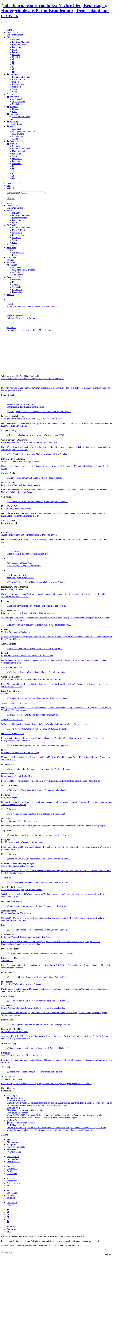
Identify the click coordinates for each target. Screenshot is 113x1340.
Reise (14, 92)
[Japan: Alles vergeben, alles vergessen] (39, 859)
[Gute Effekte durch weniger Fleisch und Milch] (38, 1048)
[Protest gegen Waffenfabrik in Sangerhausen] (36, 478)
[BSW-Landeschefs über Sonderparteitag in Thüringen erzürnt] (36, 606)
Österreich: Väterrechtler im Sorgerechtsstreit (20, 461)
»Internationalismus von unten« (14, 1031)
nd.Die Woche (18, 101)
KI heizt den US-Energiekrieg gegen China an (21, 984)
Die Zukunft (12, 1202)
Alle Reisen (17, 124)
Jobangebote (12, 1168)
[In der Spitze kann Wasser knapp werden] (37, 814)
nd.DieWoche (18, 134)
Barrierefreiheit (13, 1183)
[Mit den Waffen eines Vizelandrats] (39, 625)
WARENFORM (56, 1246)
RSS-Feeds (11, 1205)
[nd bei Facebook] (13, 67)
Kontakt (10, 1166)
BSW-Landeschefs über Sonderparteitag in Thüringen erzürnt (27, 613)
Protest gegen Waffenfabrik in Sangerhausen (20, 485)
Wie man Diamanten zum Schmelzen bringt (20, 752)
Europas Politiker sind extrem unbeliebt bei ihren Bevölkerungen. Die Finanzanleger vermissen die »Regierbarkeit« (51, 781)
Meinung (16, 40)
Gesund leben (18, 109)
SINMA (75, 1246)
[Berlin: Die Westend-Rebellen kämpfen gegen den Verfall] (38, 930)
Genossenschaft (13, 183)
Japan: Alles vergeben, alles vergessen (17, 866)
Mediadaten (12, 1173)
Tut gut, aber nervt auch (11, 1079)
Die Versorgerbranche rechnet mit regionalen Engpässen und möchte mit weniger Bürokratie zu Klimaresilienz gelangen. (53, 826)
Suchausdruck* (13, 193)
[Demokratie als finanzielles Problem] (38, 769)
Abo (3, 22)
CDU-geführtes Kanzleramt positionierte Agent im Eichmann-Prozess (31, 418)
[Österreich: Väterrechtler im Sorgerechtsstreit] (38, 454)
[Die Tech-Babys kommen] (37, 582)
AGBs (15, 139)
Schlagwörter (12, 1193)
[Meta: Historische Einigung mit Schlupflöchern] (40, 882)
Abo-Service (17, 136)
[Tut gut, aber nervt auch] (34, 1072)
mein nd (10, 188)
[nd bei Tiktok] (13, 69)
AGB (9, 1186)
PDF (9, 1144)
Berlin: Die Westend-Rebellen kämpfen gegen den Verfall (26, 937)
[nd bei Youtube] (13, 72)
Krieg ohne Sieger (9, 797)
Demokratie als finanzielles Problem (16, 776)
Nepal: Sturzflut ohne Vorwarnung (16, 913)
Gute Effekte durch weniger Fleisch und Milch (21, 1055)
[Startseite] (56, 10)
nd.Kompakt (17, 99)
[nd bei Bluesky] (13, 62)
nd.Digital (16, 129)
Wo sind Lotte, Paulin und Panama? (16, 508)
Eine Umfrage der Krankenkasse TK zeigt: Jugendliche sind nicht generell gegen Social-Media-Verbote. (46, 1083)
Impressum (11, 1178)
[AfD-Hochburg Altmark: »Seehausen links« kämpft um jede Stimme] (37, 672)
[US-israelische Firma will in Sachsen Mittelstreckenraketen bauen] (38, 435)
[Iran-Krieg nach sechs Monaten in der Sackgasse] (38, 835)
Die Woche (17, 52)
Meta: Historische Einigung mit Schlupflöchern (21, 889)
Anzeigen (11, 1171)
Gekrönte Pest (7, 960)
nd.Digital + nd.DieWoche (23, 131)
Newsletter (16, 57)
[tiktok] (13, 176)
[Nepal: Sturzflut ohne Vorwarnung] (37, 906)
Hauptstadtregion (19, 44)
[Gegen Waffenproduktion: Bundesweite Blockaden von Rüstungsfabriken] (38, 1001)
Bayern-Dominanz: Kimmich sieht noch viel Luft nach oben (27, 655)
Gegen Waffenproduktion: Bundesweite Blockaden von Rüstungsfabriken (33, 1008)
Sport (14, 49)
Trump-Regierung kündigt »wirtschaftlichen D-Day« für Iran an (29, 535)
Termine (10, 119)
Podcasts (16, 54)
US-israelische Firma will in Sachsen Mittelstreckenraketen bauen (29, 442)
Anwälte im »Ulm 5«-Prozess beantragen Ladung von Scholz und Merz (32, 378)
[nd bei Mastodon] (13, 59)
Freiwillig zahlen (14, 1152)
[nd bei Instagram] (13, 64)
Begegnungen (18, 84)
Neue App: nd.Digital (16, 1147)
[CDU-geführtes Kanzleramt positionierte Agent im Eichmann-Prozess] (39, 411)
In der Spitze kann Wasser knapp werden (19, 821)
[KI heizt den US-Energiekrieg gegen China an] (38, 977)
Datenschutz (12, 1181)
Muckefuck (17, 104)
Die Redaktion (13, 1156)
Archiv (10, 1190)
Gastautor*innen (14, 1159)
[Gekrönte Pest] (41, 953)
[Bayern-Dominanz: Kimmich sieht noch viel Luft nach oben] (34, 648)
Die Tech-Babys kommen (12, 589)
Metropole (16, 87)
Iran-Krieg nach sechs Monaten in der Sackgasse (22, 842)
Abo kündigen (13, 1142)
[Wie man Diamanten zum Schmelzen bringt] (38, 745)
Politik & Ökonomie (21, 42)
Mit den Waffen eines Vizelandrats (16, 632)
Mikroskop (17, 82)
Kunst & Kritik (18, 79)
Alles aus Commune (21, 116)
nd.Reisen (11, 1198)
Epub (14, 1144)
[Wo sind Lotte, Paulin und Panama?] (37, 501)
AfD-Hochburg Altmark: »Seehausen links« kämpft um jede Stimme (31, 679)
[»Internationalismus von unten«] (39, 1024)
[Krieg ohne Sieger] (37, 790)
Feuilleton (16, 47)
